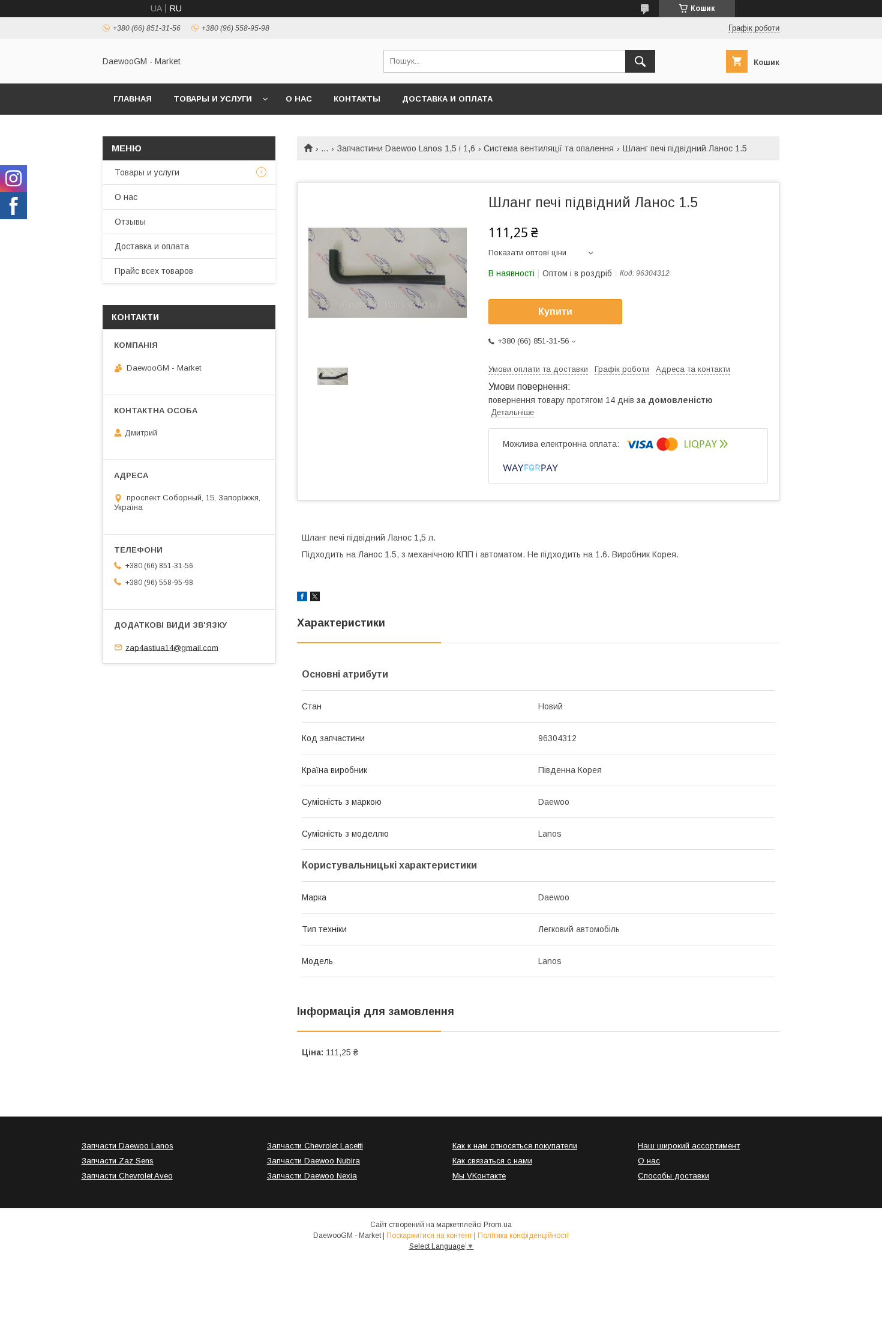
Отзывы (130, 221)
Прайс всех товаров (154, 271)
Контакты (357, 98)
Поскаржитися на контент (429, 1235)
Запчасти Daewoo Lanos (127, 1145)
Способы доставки (673, 1175)
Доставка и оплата (447, 98)
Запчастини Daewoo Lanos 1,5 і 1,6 (406, 148)
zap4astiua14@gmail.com (171, 647)
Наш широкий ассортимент (689, 1145)
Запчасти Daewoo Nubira (313, 1160)
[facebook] (302, 598)
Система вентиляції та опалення (549, 148)
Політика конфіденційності (523, 1235)
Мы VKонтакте (479, 1175)
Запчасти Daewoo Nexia (312, 1175)
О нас (299, 98)
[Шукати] (640, 61)
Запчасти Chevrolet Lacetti (315, 1145)
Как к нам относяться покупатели (514, 1145)
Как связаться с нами (492, 1160)
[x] (315, 598)
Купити (555, 311)
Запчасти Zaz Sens (118, 1160)
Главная (132, 98)
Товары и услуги (212, 98)
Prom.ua (498, 1224)
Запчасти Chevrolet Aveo (127, 1175)
